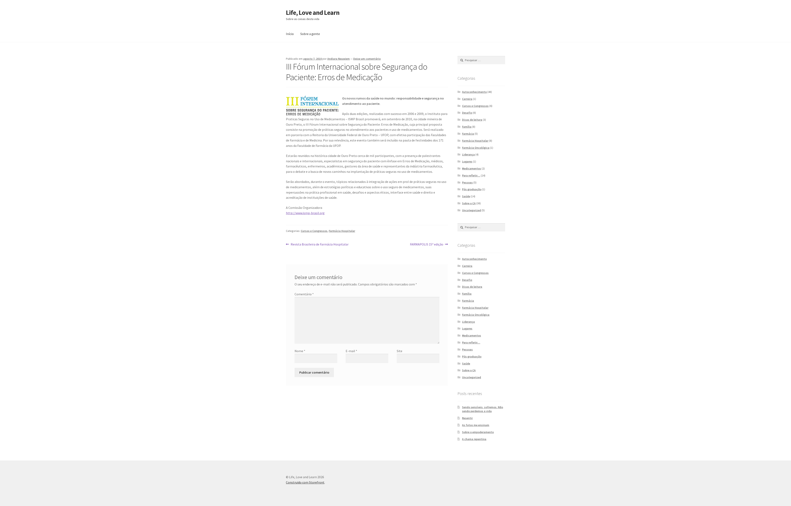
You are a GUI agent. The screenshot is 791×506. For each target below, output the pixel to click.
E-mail (351, 351)
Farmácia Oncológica (475, 148)
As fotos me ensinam (475, 425)
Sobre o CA (469, 203)
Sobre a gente (310, 34)
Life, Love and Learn (312, 12)
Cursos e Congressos (314, 231)
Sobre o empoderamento (478, 432)
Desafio (467, 113)
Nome (300, 351)
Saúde (466, 196)
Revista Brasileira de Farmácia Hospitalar (319, 244)
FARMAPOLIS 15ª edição (426, 244)
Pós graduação (471, 189)
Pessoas (467, 182)
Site (399, 351)
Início (290, 34)
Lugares (467, 161)
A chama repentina (474, 439)
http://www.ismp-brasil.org (305, 213)
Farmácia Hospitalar (342, 231)
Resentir (467, 418)
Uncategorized (471, 210)
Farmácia (468, 134)
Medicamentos (471, 168)
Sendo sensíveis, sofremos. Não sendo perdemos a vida (482, 409)
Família (467, 127)
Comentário (304, 294)
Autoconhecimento (474, 92)
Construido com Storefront (305, 482)
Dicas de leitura (472, 120)
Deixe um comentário (367, 59)
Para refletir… (471, 175)
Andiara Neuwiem (338, 59)
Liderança (468, 154)
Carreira (467, 99)
